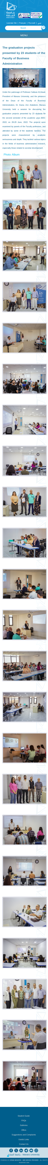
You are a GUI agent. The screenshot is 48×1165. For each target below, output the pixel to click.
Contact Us (23, 1144)
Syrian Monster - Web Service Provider (24, 1160)
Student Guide (24, 1116)
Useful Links (24, 1139)
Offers (23, 1130)
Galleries (23, 1125)
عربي (39, 23)
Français (22, 23)
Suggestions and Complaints (24, 1135)
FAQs (23, 1120)
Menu (24, 35)
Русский (31, 23)
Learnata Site (12, 23)
